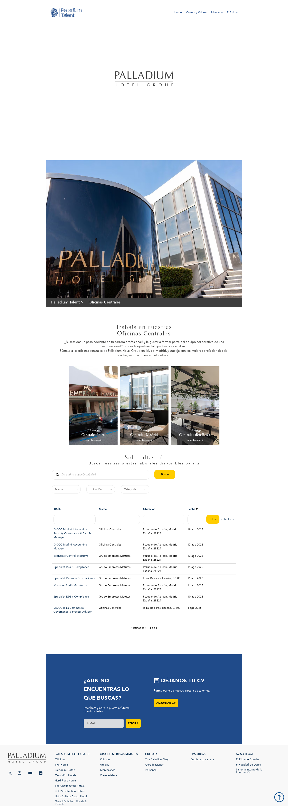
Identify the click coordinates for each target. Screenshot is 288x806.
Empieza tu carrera (202, 759)
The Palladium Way (156, 759)
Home (178, 12)
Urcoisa (104, 764)
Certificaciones (154, 764)
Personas (150, 770)
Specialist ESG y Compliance (71, 596)
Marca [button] (103, 509)
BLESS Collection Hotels (69, 791)
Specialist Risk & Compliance (71, 567)
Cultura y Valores (196, 12)
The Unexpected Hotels (69, 786)
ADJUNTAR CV (166, 703)
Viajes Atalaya (108, 775)
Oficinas (60, 759)
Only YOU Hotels (65, 775)
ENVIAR (133, 723)
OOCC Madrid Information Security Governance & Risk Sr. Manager (72, 533)
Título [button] (57, 509)
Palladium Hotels (65, 770)
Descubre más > (93, 440)
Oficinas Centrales (105, 302)
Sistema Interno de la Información (249, 771)
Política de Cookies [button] (247, 759)
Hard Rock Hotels (65, 780)
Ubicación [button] (149, 509)
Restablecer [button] (227, 519)
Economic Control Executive (71, 556)
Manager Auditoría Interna (70, 585)
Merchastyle (107, 770)
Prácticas (232, 12)
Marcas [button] (216, 12)
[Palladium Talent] (66, 15)
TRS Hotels (61, 764)
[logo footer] (27, 761)
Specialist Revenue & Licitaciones (74, 578)
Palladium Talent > (67, 302)
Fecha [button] (192, 509)
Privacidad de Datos (248, 764)
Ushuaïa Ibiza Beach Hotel (71, 796)
